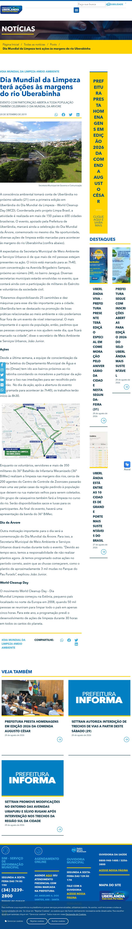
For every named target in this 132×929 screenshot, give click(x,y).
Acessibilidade (114, 5)
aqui (49, 876)
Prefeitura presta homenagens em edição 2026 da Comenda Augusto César (98, 141)
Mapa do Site (110, 885)
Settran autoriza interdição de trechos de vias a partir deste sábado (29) (99, 726)
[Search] (108, 4)
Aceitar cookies (58, 921)
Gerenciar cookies (15, 921)
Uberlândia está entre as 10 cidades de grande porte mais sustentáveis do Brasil (98, 507)
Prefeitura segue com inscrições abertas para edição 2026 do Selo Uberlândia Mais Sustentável (121, 332)
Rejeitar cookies (37, 921)
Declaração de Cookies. (76, 914)
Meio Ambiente (48, 72)
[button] (76, 10)
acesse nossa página (113, 870)
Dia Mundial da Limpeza (19, 72)
